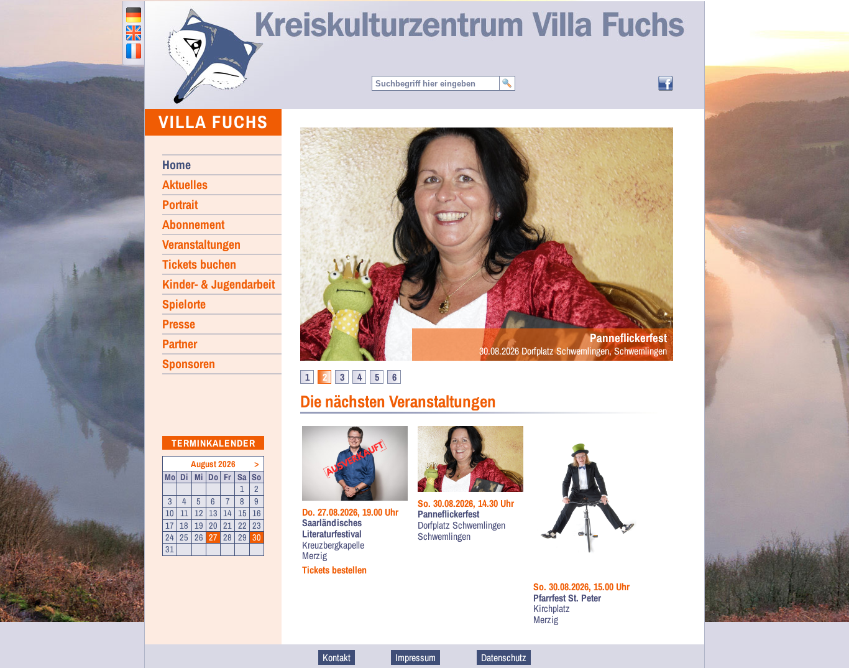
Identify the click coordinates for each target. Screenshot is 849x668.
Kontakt (337, 657)
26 (199, 537)
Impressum (415, 657)
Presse (178, 323)
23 (256, 525)
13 (213, 513)
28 (227, 537)
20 (213, 525)
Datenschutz (503, 657)
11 (184, 513)
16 (256, 513)
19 (199, 525)
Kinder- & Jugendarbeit (218, 284)
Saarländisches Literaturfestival (332, 528)
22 (242, 525)
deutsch (133, 14)
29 (242, 537)
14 (227, 513)
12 (199, 513)
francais (133, 51)
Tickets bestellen (334, 570)
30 (256, 537)
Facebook (665, 83)
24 (169, 537)
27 (213, 537)
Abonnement (193, 224)
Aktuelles (185, 184)
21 (227, 525)
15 (242, 513)
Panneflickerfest (448, 514)
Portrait (180, 204)
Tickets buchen (199, 264)
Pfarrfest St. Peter (567, 598)
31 (169, 549)
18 (184, 525)
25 (184, 537)
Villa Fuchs (213, 121)
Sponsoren (188, 363)
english (133, 33)
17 (169, 525)
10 (169, 513)
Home (214, 55)
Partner (179, 343)
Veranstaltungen (201, 244)
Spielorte (184, 303)
